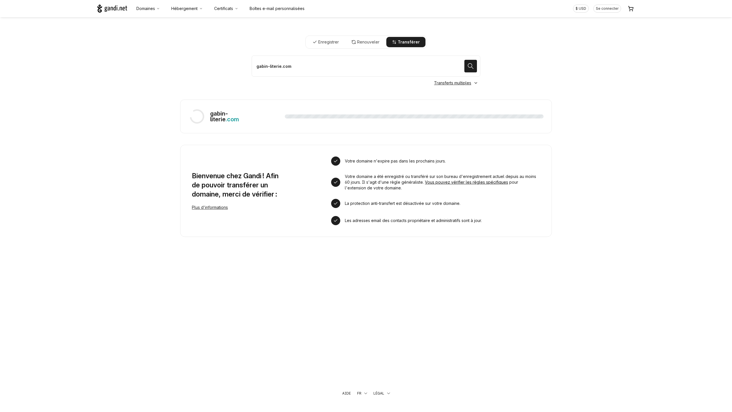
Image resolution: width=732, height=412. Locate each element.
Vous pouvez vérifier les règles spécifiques (466, 182)
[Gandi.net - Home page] (112, 8)
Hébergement (184, 8)
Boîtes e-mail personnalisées (277, 8)
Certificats (223, 8)
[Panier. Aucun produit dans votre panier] (631, 8)
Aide (346, 393)
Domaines (145, 8)
